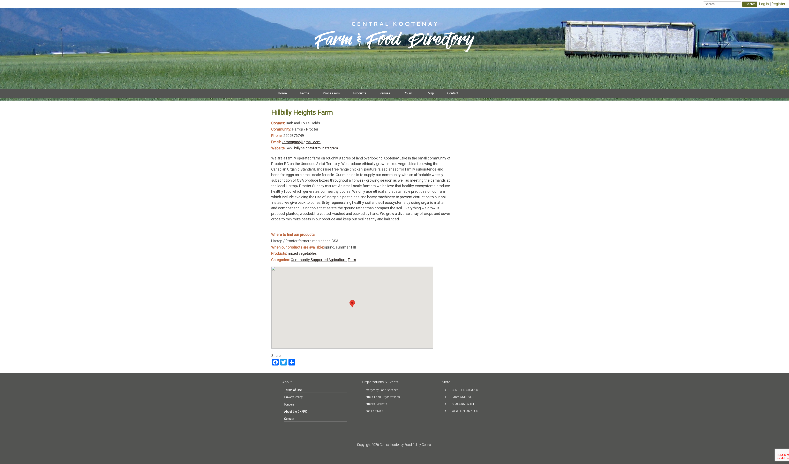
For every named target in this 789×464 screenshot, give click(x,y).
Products (359, 93)
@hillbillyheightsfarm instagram (312, 148)
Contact (452, 93)
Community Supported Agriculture (318, 260)
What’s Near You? (465, 411)
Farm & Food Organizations (382, 397)
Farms (304, 93)
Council (409, 93)
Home (282, 93)
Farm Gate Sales (464, 397)
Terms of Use (293, 390)
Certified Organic (465, 390)
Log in (764, 4)
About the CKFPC (295, 412)
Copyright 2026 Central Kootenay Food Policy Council (394, 444)
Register (778, 4)
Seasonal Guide (463, 404)
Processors (331, 93)
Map (431, 93)
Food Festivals (373, 411)
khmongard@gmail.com (301, 142)
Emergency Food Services (381, 390)
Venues (385, 93)
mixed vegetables (302, 253)
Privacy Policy (293, 397)
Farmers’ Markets (375, 404)
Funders (289, 404)
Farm (352, 260)
